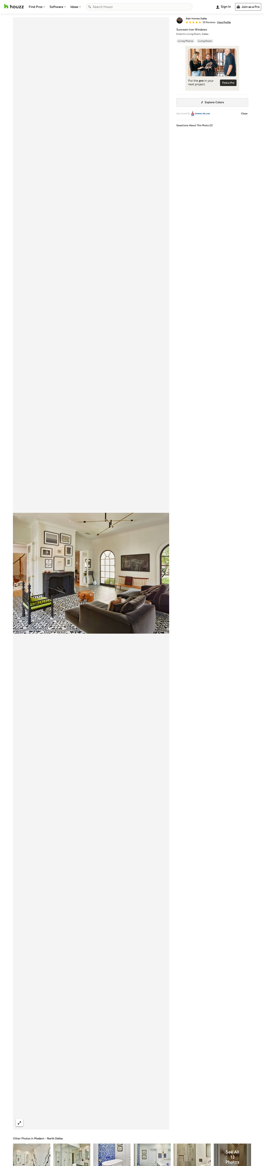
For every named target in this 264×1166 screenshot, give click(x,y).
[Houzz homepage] (14, 6)
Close (244, 113)
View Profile (224, 22)
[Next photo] (163, 573)
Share (84, 1122)
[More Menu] (162, 1122)
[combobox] (139, 6)
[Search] (89, 6)
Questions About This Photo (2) (194, 125)
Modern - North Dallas (48, 1138)
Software (56, 7)
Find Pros (35, 7)
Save (102, 1122)
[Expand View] (19, 1122)
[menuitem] (37, 7)
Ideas (74, 7)
